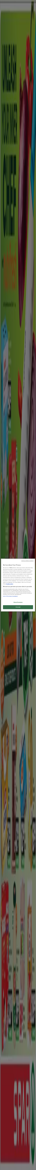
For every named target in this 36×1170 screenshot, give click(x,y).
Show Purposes (18, 602)
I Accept (18, 607)
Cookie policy (9, 584)
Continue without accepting (27, 560)
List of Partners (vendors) (10, 596)
